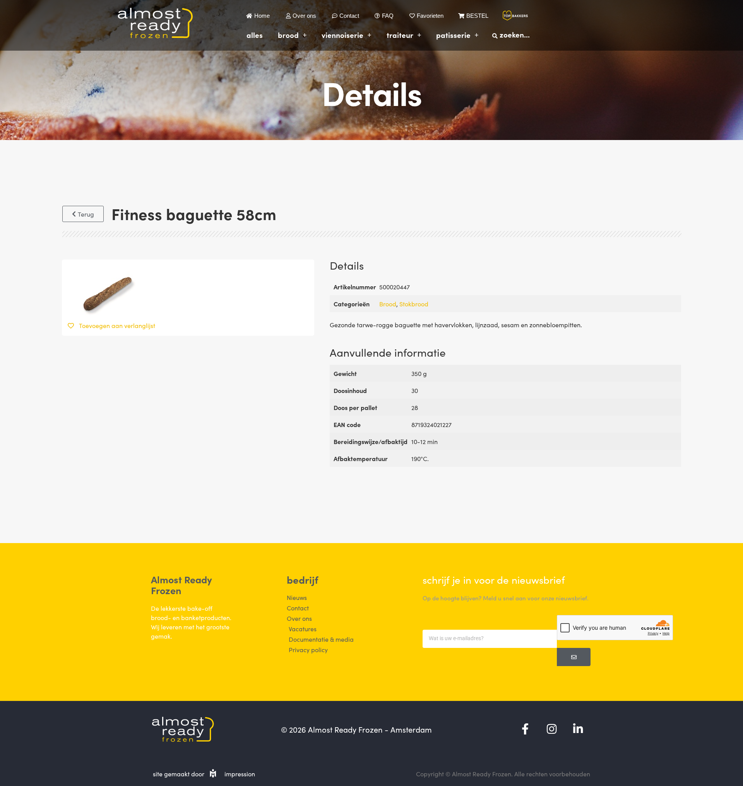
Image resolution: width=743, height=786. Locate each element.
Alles (255, 34)
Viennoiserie (342, 34)
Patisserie (453, 34)
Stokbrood (413, 303)
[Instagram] (551, 729)
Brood (288, 34)
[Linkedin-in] (578, 729)
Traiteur (400, 34)
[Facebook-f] (525, 729)
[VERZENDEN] (574, 657)
